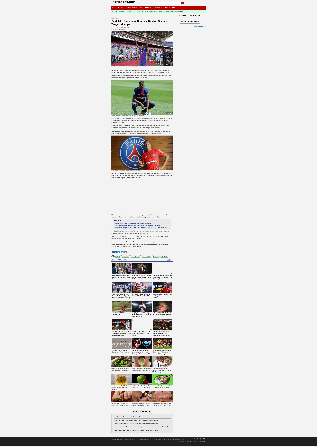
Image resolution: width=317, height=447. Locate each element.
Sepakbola (121, 7)
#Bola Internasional (169, 11)
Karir (133, 439)
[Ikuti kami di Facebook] (194, 438)
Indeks (174, 7)
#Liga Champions (136, 11)
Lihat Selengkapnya (200, 26)
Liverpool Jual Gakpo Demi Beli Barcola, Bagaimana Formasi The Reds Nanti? (136, 430)
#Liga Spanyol (159, 11)
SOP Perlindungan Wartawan (159, 439)
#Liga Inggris (145, 11)
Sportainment (131, 7)
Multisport (157, 7)
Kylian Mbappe (164, 256)
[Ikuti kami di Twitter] (197, 438)
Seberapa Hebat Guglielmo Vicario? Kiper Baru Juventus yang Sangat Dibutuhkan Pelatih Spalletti (142, 427)
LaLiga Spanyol (125, 256)
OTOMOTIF (148, 7)
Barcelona (117, 256)
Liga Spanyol (156, 256)
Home (114, 7)
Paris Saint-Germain (135, 256)
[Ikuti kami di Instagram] (200, 438)
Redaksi (127, 439)
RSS (183, 439)
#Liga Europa (128, 11)
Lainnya (166, 7)
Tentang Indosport (117, 439)
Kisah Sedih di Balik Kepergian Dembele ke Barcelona (133, 223)
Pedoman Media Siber (143, 439)
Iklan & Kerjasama (175, 439)
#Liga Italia (152, 11)
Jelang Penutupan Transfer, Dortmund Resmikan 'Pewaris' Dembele (137, 225)
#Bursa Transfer (120, 11)
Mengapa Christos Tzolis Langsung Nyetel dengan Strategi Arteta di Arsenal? (136, 423)
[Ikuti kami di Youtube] (204, 438)
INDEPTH (141, 7)
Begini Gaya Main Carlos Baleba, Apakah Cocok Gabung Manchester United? (136, 420)
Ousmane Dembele (146, 256)
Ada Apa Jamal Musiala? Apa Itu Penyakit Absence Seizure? (131, 417)
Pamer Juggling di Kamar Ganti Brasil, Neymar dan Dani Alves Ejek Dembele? (141, 228)
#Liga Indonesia (179, 11)
